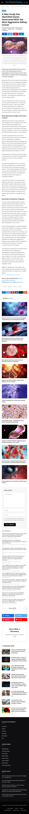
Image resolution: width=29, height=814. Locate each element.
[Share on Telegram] (21, 34)
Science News (5, 760)
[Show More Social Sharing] (25, 34)
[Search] (27, 2)
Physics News (5, 758)
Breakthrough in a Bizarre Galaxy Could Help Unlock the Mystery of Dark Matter (19, 659)
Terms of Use (24, 810)
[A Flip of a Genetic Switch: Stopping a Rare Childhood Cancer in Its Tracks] (14, 432)
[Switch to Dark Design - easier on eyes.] (24, 2)
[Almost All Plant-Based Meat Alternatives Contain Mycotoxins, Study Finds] (6, 676)
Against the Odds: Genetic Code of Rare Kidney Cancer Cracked (13, 380)
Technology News (6, 765)
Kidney (15, 286)
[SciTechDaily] (14, 2)
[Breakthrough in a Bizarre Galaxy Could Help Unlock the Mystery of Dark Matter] (6, 659)
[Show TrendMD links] (26, 608)
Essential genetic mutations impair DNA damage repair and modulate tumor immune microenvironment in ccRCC (14, 549)
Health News (5, 756)
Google (11, 282)
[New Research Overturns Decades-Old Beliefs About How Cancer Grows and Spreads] (14, 329)
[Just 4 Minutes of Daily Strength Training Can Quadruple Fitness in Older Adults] (6, 667)
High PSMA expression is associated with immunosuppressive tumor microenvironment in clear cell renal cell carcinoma (14, 542)
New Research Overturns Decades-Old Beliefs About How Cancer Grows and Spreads (12, 339)
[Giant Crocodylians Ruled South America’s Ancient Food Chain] (6, 651)
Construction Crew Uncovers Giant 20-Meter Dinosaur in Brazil (18, 701)
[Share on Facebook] (4, 34)
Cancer (4, 286)
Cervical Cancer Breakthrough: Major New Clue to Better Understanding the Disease (14, 461)
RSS (3, 738)
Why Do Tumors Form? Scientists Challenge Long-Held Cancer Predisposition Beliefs (14, 318)
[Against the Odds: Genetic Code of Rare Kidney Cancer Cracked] (14, 371)
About (16, 808)
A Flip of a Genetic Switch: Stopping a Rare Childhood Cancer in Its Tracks (14, 441)
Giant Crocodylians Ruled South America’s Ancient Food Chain (18, 651)
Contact (21, 808)
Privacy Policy (16, 810)
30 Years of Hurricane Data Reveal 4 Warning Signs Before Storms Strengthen (18, 709)
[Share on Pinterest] (15, 34)
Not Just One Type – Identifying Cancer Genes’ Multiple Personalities (13, 421)
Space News (5, 763)
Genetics (10, 286)
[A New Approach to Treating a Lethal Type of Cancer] (14, 472)
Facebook (4, 726)
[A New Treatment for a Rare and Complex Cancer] (14, 391)
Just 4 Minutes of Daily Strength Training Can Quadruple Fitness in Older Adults (19, 668)
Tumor (19, 286)
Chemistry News (6, 751)
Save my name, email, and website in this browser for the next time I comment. (14, 519)
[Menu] (2, 2)
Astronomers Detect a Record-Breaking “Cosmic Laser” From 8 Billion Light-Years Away (19, 685)
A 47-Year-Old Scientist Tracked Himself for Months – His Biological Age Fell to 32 (19, 694)
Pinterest (4, 733)
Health (4, 10)
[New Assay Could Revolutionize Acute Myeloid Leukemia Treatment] (14, 351)
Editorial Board (7, 810)
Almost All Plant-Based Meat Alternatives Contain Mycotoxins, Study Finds (18, 676)
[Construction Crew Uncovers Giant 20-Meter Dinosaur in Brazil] (6, 702)
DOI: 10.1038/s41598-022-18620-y (11, 274)
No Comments (19, 29)
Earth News (5, 753)
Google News (19, 282)
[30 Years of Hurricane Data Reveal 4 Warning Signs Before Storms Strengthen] (6, 710)
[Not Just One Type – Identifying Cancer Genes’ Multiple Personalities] (14, 412)
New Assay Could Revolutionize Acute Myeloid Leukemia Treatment (12, 360)
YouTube (4, 731)
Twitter (3, 729)
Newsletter (4, 736)
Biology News (5, 748)
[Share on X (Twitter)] (10, 34)
